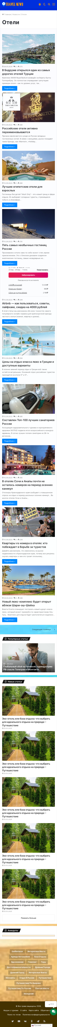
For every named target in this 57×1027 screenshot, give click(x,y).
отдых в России (26, 978)
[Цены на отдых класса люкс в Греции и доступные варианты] (28, 340)
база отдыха (40, 957)
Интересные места (36, 951)
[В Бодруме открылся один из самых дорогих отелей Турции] (28, 49)
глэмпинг (32, 962)
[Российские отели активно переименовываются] (28, 107)
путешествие (45, 978)
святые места (42, 988)
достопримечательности (18, 967)
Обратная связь (47, 1010)
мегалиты (10, 978)
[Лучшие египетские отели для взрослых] (28, 166)
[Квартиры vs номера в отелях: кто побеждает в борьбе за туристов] (28, 522)
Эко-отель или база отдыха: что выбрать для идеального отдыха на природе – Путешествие (26, 722)
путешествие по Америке (28, 983)
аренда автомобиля (20, 957)
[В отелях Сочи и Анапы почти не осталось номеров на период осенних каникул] (28, 460)
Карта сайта (34, 1010)
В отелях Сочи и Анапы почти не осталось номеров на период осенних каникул (27, 485)
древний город (17, 972)
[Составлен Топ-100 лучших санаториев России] (28, 399)
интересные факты (38, 972)
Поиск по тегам (14, 1015)
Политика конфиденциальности (36, 1015)
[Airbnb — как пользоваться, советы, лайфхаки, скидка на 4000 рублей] (28, 282)
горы (43, 962)
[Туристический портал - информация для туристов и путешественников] (12, 4)
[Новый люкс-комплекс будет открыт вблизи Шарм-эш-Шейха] (28, 580)
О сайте (23, 1010)
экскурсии (29, 994)
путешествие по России (19, 988)
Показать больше (28, 918)
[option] (28, 657)
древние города (42, 967)
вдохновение (17, 962)
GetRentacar (17, 951)
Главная (7, 14)
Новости (16, 14)
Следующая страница (41, 629)
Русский (37, 1025)
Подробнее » (9, 88)
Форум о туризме (10, 1010)
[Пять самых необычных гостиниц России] (28, 224)
